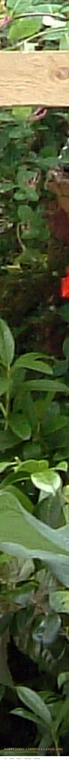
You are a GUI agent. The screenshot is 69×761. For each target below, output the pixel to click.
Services (19, 758)
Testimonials (37, 758)
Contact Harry (27, 758)
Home (5, 758)
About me (11, 758)
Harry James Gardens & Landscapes (33, 749)
